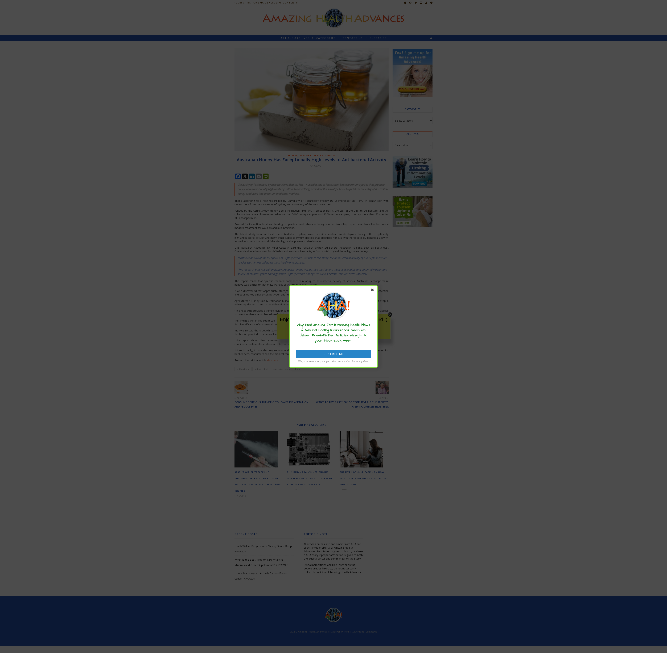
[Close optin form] (373, 291)
